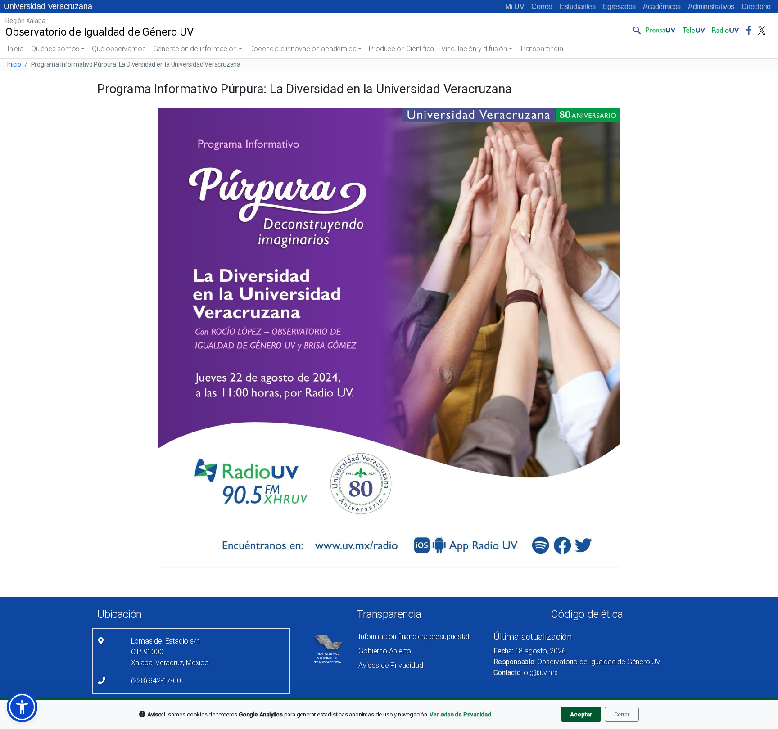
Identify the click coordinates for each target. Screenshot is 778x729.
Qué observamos (118, 49)
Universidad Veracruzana (48, 6)
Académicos (662, 6)
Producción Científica (401, 49)
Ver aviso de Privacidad (460, 714)
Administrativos (711, 6)
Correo (541, 6)
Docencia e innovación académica (303, 49)
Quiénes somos (55, 49)
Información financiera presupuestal (413, 636)
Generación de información (195, 49)
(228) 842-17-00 (156, 680)
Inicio (15, 49)
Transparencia (541, 49)
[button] (635, 30)
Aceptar (581, 714)
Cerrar (621, 714)
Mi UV (514, 6)
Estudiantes (578, 6)
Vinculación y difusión (474, 49)
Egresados (619, 6)
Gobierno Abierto (384, 651)
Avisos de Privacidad (390, 665)
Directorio (756, 6)
